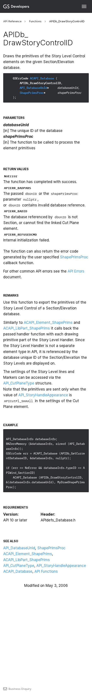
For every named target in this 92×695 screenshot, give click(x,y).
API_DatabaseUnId (33, 88)
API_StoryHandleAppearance (43, 395)
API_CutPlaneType (18, 383)
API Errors (76, 271)
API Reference (12, 21)
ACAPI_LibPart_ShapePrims (26, 328)
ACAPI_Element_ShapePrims (48, 322)
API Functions (46, 571)
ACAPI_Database (42, 78)
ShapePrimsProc (32, 93)
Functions (35, 21)
